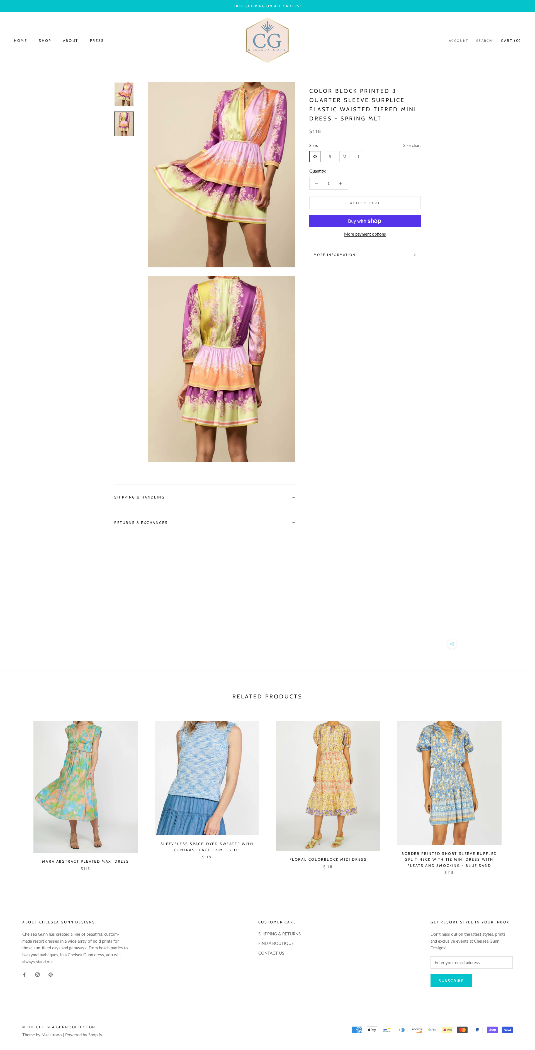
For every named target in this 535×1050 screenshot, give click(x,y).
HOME (20, 40)
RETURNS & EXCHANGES (141, 522)
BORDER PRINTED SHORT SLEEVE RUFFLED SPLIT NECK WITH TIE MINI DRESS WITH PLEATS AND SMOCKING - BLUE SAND (449, 859)
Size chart (412, 145)
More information (334, 255)
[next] (517, 792)
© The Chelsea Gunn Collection (58, 1027)
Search (484, 40)
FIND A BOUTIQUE (276, 943)
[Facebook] (24, 974)
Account (458, 40)
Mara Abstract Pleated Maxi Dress (85, 861)
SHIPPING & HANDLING (139, 497)
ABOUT (70, 40)
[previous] (17, 792)
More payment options (365, 233)
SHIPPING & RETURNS (279, 933)
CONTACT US (271, 952)
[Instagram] (37, 974)
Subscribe (451, 980)
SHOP (45, 40)
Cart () (511, 40)
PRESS (97, 40)
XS (314, 156)
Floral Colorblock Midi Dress (328, 859)
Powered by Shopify (83, 1034)
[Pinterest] (50, 974)
